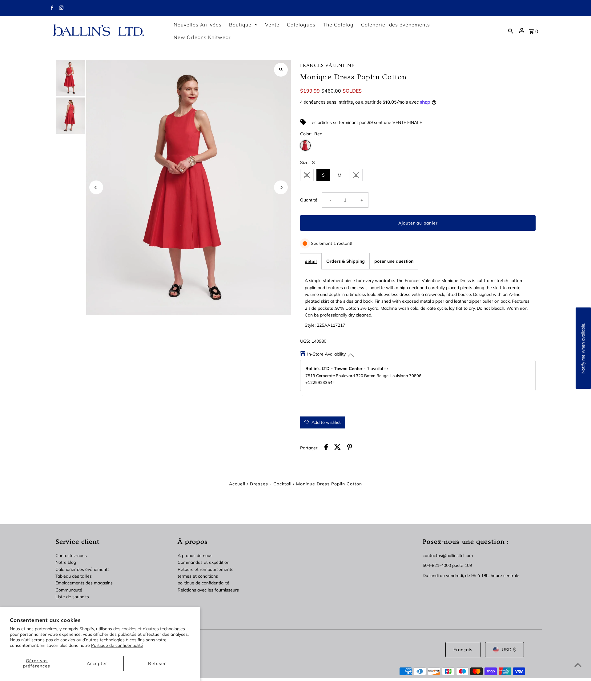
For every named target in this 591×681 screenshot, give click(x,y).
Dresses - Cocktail (270, 484)
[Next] (281, 187)
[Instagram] (60, 8)
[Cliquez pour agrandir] (281, 70)
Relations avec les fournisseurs (208, 590)
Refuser (157, 663)
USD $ (509, 649)
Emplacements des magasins (84, 583)
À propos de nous (195, 555)
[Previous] (96, 187)
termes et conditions (198, 576)
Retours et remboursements (205, 569)
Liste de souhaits (72, 596)
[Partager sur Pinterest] (349, 448)
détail (311, 261)
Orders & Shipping (345, 261)
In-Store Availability (326, 354)
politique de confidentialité (203, 583)
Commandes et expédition (203, 562)
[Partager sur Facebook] (326, 448)
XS (307, 175)
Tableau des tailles (73, 576)
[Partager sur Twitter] (337, 448)
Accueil (237, 484)
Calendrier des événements (82, 569)
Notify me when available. (583, 348)
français (462, 649)
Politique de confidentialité (117, 645)
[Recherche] (511, 31)
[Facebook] (51, 8)
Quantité (308, 200)
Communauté (68, 590)
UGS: (305, 341)
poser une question (393, 261)
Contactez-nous (71, 555)
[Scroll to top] (578, 665)
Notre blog (65, 562)
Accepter (97, 663)
